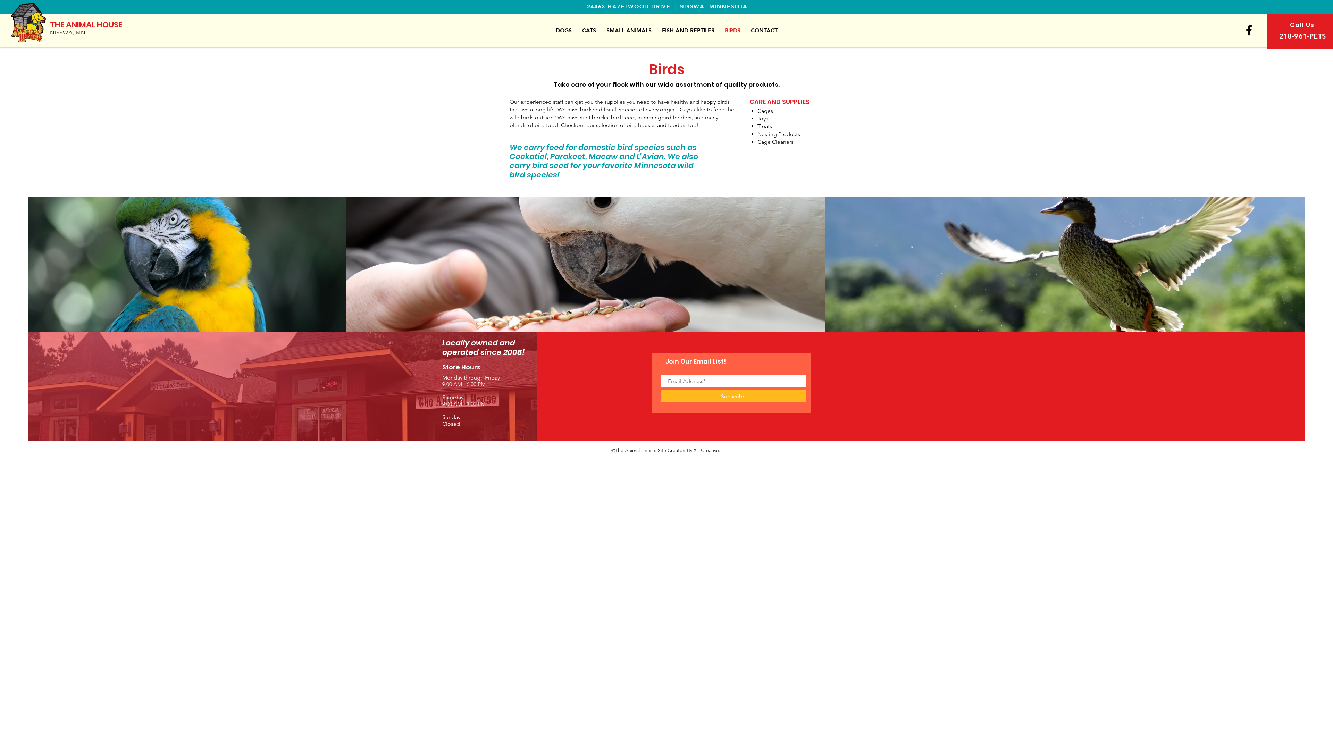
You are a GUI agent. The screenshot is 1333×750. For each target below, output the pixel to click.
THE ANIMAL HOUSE (86, 24)
